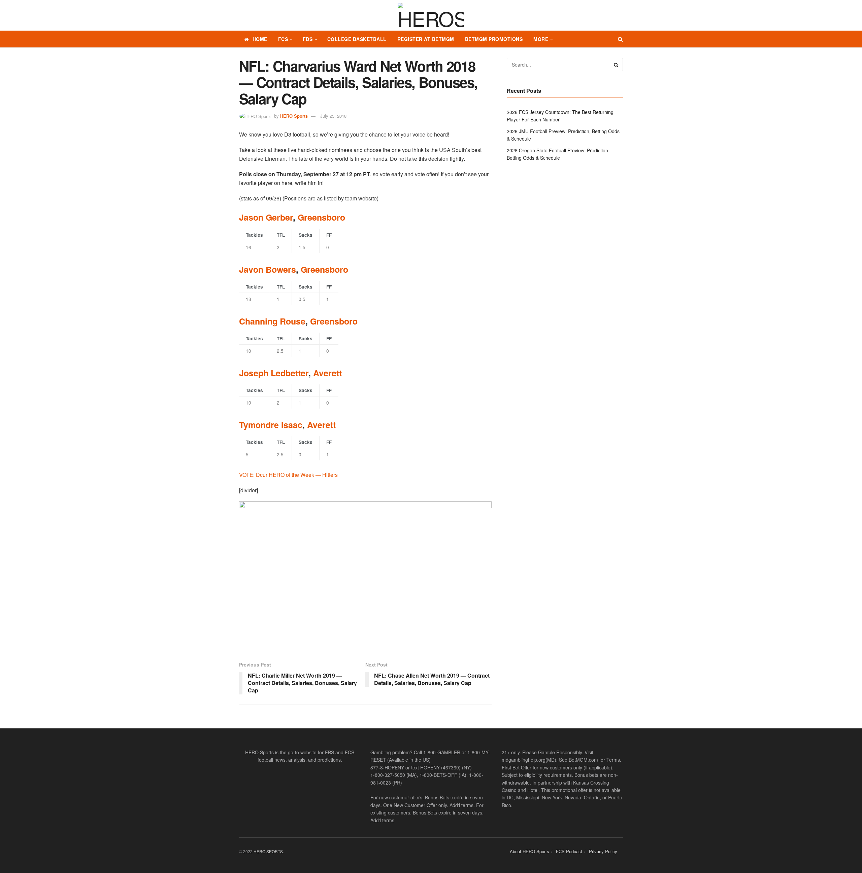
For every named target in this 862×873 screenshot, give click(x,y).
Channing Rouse (272, 321)
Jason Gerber (266, 217)
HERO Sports (294, 116)
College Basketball (357, 39)
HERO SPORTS (268, 851)
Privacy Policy (603, 851)
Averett (327, 373)
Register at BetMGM (425, 39)
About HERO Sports (529, 851)
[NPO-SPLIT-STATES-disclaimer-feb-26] (365, 572)
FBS (308, 39)
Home (260, 39)
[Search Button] (620, 39)
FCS (283, 39)
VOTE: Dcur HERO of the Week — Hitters (288, 475)
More (540, 39)
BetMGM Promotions (494, 39)
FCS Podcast (569, 851)
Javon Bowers (267, 269)
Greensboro (321, 217)
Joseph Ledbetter (273, 373)
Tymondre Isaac (270, 425)
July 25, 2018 (333, 116)
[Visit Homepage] (431, 15)
